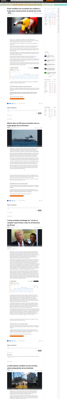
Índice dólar (46, 23)
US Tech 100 (46, 19)
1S (12, 285)
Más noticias (50, 76)
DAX (45, 22)
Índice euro (46, 24)
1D (11, 285)
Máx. (19, 285)
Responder (9, 357)
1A (16, 285)
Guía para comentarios (9, 115)
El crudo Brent (17, 251)
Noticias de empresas (39, 3)
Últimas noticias (3, 3)
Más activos (46, 81)
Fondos (30, 3)
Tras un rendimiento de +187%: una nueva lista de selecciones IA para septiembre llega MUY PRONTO (51, 69)
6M (15, 285)
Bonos (51, 8)
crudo (36, 56)
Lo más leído (8, 3)
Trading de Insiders (45, 3)
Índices (45, 8)
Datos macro (22, 3)
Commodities (16, 3)
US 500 (45, 18)
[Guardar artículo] (19, 103)
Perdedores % (54, 81)
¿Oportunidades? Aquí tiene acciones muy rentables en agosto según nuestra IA (51, 60)
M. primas (48, 8)
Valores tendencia (47, 107)
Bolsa (19, 3)
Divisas (14, 3)
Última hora (11, 3)
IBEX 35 (45, 17)
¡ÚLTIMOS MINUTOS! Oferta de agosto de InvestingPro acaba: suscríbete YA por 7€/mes (51, 73)
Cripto (32, 3)
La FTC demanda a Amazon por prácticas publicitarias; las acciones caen (51, 65)
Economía (25, 3)
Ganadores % (49, 81)
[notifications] (63, 0)
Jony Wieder (10, 354)
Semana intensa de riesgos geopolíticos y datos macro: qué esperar (51, 56)
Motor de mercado (47, 79)
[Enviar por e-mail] (21, 103)
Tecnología (28, 3)
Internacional (35, 3)
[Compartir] (35, 13)
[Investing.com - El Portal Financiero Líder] (4, 0)
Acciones (54, 8)
